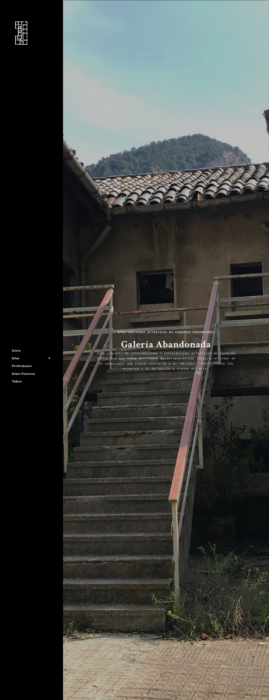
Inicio (16, 350)
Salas (15, 358)
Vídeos (17, 381)
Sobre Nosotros (23, 374)
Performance (22, 366)
